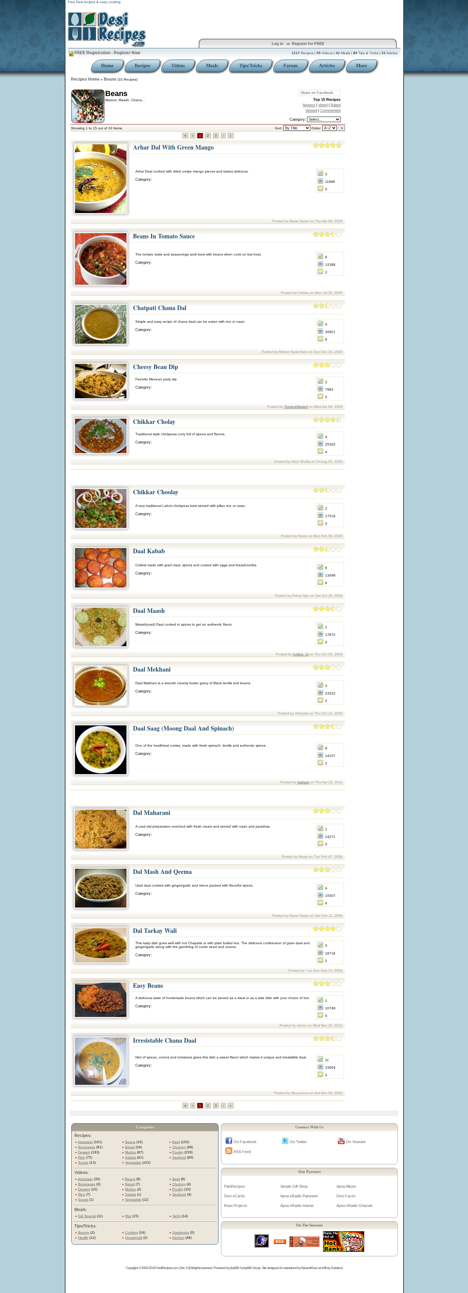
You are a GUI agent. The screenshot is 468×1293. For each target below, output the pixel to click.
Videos (178, 65)
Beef (176, 1142)
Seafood (179, 1157)
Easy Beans (148, 985)
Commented (330, 110)
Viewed (311, 110)
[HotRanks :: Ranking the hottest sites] (343, 1250)
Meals (212, 65)
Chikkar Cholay (154, 421)
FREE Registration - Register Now (106, 52)
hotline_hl (300, 654)
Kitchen (178, 1237)
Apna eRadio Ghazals (354, 1205)
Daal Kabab (149, 550)
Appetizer (85, 1142)
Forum (290, 65)
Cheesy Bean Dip (155, 366)
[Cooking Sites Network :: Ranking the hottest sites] (305, 1245)
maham (303, 782)
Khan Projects (235, 1205)
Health (83, 1237)
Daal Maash (149, 610)
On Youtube (356, 1142)
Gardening (180, 1232)
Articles (327, 65)
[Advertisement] (208, 477)
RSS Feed (242, 1152)
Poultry (177, 1152)
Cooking (131, 1232)
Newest (309, 105)
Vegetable (133, 1162)
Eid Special (87, 1216)
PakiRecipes (234, 1186)
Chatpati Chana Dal (159, 307)
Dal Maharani (151, 812)
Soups (83, 1162)
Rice (81, 1157)
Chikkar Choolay (155, 491)
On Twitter (298, 1142)
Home (107, 65)
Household (133, 1237)
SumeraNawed (296, 406)
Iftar (128, 1216)
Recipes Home (85, 79)
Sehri (176, 1216)
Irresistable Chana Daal (164, 1040)
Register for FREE (308, 43)
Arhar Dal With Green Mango (173, 147)
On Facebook (245, 1142)
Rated (336, 105)
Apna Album (346, 1186)
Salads (130, 1157)
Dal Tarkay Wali (155, 930)
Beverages (86, 1147)
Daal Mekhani (152, 669)
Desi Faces (346, 1196)
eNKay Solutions (332, 1268)
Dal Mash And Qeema (162, 871)
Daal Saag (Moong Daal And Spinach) (183, 728)
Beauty (83, 1232)
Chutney (179, 1147)
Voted (323, 105)
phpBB (234, 1268)
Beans (110, 79)
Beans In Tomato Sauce (164, 236)
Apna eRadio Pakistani (299, 1196)
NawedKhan (309, 1268)
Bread (130, 1147)
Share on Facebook (316, 93)
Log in (277, 43)
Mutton (130, 1152)
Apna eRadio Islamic (297, 1205)
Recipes (142, 65)
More (361, 65)
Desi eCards (234, 1196)
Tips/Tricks (250, 65)
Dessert (84, 1152)
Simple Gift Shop (294, 1186)
